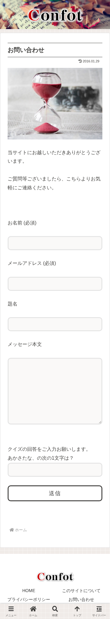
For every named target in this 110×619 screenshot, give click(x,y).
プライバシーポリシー (28, 599)
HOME (28, 590)
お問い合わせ (81, 599)
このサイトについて (81, 590)
